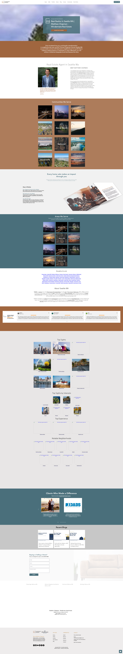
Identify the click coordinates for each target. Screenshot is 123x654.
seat (65, 291)
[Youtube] (38, 645)
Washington (76, 291)
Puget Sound (54, 298)
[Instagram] (41, 645)
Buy (23, 190)
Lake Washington (75, 298)
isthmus (46, 298)
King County (70, 291)
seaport (40, 291)
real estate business (81, 72)
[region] (49, 227)
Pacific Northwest (68, 293)
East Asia (42, 301)
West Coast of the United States (54, 291)
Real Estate (75, 82)
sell (26, 190)
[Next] (84, 509)
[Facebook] (36, 645)
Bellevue (45, 112)
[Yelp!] (34, 645)
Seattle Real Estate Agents (65, 495)
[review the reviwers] (48, 313)
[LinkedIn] (40, 645)
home (33, 200)
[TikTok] (43, 645)
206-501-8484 (46, 556)
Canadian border (71, 300)
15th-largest (62, 294)
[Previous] (38, 509)
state (53, 293)
